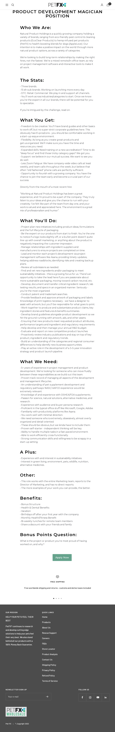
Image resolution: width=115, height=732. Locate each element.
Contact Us (47, 659)
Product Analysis (50, 654)
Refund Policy (48, 675)
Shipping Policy (49, 665)
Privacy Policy (48, 670)
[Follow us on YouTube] (98, 697)
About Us (46, 627)
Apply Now (62, 557)
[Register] (47, 697)
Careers (45, 638)
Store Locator (48, 649)
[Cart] (108, 5)
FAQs (44, 643)
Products (46, 622)
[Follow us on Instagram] (90, 697)
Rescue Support (49, 633)
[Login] (102, 5)
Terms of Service (50, 681)
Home (44, 617)
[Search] (13, 5)
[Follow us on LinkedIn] (105, 697)
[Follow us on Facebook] (82, 697)
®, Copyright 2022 (22, 724)
